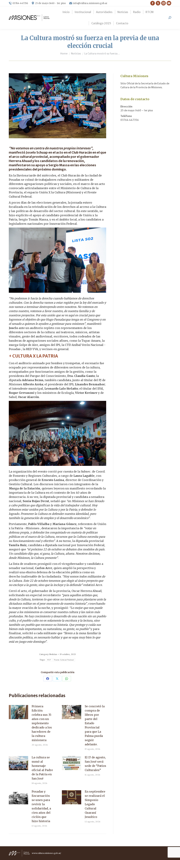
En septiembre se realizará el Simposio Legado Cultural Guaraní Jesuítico (95, 804)
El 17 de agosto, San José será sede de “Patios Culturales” (95, 764)
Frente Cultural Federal (64, 660)
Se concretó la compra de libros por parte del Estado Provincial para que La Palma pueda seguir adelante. (95, 725)
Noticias (53, 654)
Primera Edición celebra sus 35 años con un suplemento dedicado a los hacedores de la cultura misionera (42, 723)
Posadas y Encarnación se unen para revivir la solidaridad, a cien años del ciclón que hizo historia (41, 806)
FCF (49, 660)
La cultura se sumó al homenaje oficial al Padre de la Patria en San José (42, 768)
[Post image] (18, 712)
